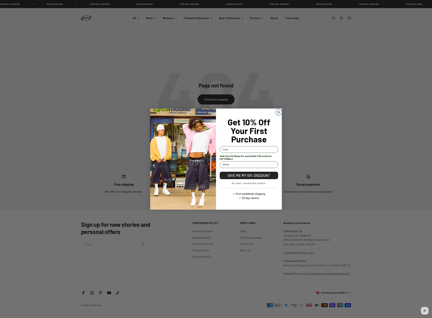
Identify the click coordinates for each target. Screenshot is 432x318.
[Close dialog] (279, 112)
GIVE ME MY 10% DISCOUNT (249, 175)
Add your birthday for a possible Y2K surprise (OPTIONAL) (246, 157)
